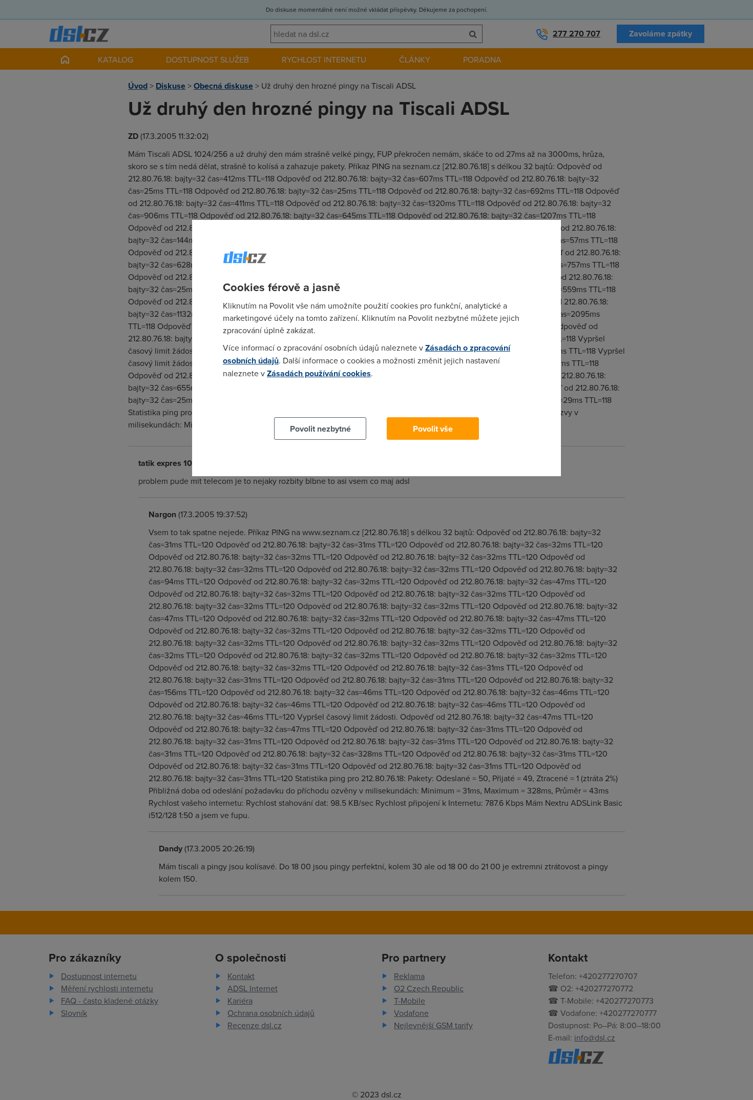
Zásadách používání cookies (319, 373)
